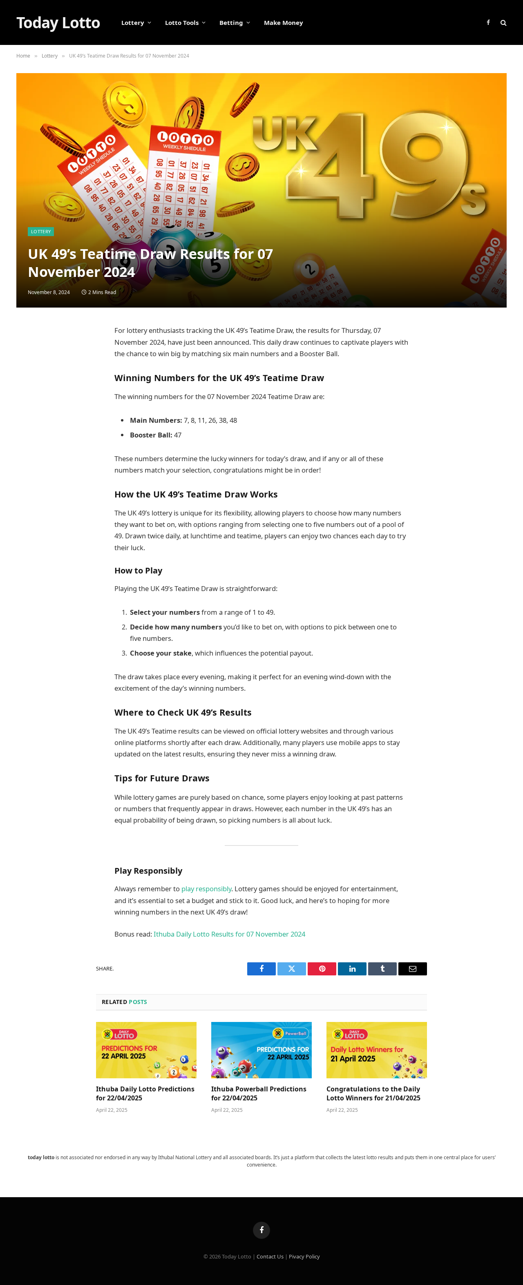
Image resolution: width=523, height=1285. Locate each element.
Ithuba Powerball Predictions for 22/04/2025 (258, 1093)
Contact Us (270, 1256)
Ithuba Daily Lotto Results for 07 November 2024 (229, 934)
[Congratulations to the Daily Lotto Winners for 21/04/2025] (376, 1050)
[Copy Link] (30, 470)
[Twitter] (30, 372)
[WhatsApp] (30, 450)
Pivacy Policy (304, 1256)
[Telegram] (30, 430)
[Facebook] (30, 352)
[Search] (503, 22)
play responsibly (206, 888)
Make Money (283, 22)
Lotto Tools (182, 22)
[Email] (30, 411)
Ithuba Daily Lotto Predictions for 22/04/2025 (145, 1093)
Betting (231, 22)
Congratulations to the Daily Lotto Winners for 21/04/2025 (373, 1093)
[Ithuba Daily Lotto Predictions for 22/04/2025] (146, 1050)
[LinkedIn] (30, 391)
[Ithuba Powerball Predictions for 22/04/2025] (261, 1050)
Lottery (132, 22)
